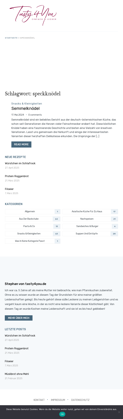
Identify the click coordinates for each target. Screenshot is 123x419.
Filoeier (9, 189)
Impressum (58, 400)
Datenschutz (80, 400)
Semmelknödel (25, 108)
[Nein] (119, 412)
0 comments (35, 114)
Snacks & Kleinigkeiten (26, 103)
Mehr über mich (18, 317)
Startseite (11, 38)
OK (62, 414)
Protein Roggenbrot (17, 176)
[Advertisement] (61, 63)
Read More (21, 144)
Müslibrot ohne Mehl (17, 373)
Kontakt (39, 400)
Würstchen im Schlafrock (20, 163)
